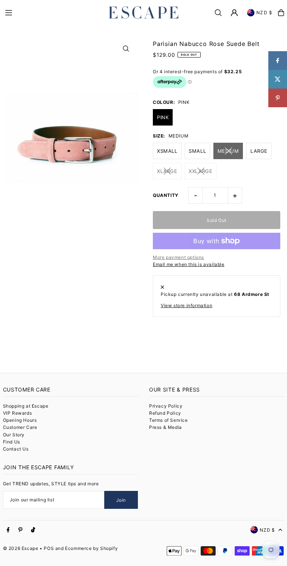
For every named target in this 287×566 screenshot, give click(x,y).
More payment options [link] (178, 257)
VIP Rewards (17, 413)
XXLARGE (200, 171)
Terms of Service (168, 420)
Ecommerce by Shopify (91, 548)
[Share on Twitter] (277, 79)
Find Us (11, 442)
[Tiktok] (33, 530)
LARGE (259, 151)
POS (49, 548)
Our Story (14, 434)
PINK (163, 117)
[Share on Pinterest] (277, 98)
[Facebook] (8, 530)
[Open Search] (218, 12)
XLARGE (167, 171)
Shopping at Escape (26, 406)
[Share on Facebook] (277, 60)
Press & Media (165, 427)
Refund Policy (165, 413)
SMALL (197, 151)
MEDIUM (228, 151)
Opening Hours (20, 420)
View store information (186, 305)
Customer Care (20, 427)
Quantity (166, 195)
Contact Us (16, 449)
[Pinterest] (20, 530)
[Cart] (281, 12)
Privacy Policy (165, 406)
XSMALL (167, 151)
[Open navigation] (52, 12)
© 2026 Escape (20, 548)
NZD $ (264, 12)
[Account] (234, 12)
